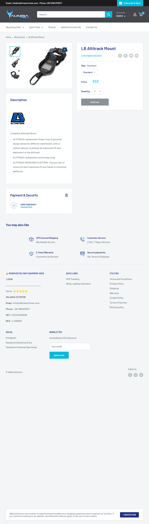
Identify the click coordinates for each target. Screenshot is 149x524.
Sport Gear (34, 27)
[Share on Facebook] (120, 55)
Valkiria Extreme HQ (71, 27)
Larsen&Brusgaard (91, 56)
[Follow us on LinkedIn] (141, 375)
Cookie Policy (116, 297)
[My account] (134, 14)
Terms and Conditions (121, 279)
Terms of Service (118, 302)
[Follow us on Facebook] (130, 375)
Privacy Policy (117, 283)
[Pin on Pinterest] (126, 55)
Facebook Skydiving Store (19, 342)
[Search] (108, 14)
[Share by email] (137, 55)
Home (8, 37)
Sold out (95, 102)
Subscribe (59, 355)
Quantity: (86, 91)
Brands (52, 27)
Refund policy (117, 307)
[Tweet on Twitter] (131, 55)
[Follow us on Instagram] (136, 375)
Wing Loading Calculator (78, 283)
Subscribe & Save (132, 3)
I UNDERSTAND (129, 515)
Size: (88, 65)
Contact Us (91, 27)
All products (19, 37)
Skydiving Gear (13, 27)
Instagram (11, 337)
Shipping (114, 288)
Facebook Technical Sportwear (21, 347)
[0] (141, 14)
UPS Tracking (72, 279)
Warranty (114, 293)
